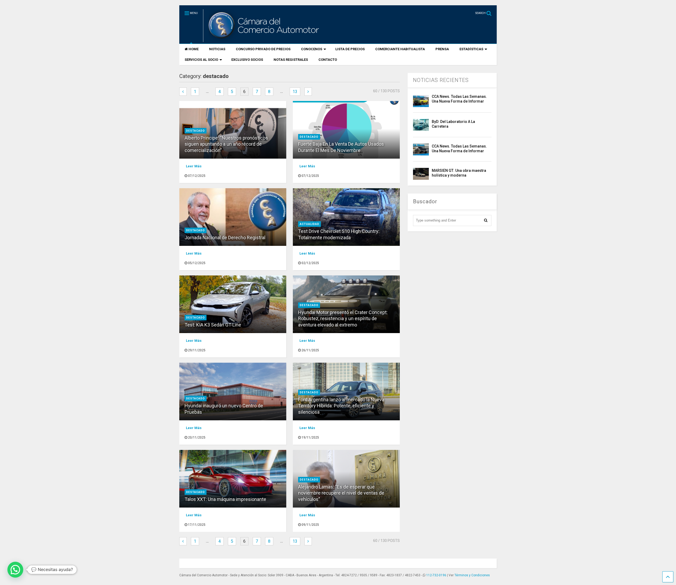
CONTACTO (327, 60)
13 (295, 91)
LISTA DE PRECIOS (350, 49)
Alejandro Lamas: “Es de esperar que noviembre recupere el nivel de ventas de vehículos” (341, 493)
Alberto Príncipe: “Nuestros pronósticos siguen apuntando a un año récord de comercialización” (226, 144)
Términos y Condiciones (472, 575)
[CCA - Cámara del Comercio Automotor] (263, 40)
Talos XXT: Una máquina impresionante (225, 499)
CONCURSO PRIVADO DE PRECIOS (263, 49)
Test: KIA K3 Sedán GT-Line (213, 325)
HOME (194, 49)
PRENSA (442, 49)
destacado (195, 130)
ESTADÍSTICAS (471, 49)
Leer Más (193, 166)
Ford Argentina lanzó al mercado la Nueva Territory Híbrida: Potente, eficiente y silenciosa (341, 406)
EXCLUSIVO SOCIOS (247, 60)
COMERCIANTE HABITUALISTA (400, 49)
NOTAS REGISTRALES (291, 60)
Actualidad (309, 224)
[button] (15, 570)
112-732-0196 (436, 575)
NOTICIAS (217, 49)
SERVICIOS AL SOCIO (201, 60)
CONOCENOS (311, 49)
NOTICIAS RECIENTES (441, 80)
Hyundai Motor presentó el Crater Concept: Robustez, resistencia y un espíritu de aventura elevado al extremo (343, 319)
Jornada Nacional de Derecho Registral (225, 237)
